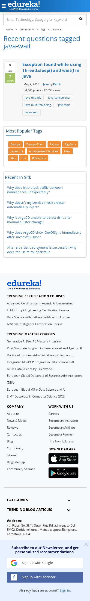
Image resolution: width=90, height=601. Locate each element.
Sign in (65, 590)
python (54, 144)
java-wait (64, 105)
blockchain (39, 158)
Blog (10, 441)
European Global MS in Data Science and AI (36, 389)
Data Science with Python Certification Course (38, 317)
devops (15, 144)
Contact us (14, 434)
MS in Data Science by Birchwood (29, 369)
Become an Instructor (63, 420)
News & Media (17, 420)
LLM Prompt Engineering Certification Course (38, 310)
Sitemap (12, 455)
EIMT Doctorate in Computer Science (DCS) (36, 396)
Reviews (12, 427)
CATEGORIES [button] (17, 500)
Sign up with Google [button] (37, 562)
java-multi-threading (38, 105)
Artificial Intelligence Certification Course (34, 324)
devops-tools (35, 144)
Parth (57, 84)
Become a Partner (60, 434)
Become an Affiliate (61, 427)
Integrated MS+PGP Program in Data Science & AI (40, 362)
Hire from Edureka (61, 441)
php (13, 158)
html (67, 151)
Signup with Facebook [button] (38, 577)
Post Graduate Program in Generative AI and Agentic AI (44, 348)
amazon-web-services (43, 151)
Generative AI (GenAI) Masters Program (34, 341)
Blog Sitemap (16, 462)
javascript (17, 151)
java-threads (33, 98)
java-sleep (31, 112)
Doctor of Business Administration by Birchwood (40, 355)
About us (13, 414)
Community (15, 448)
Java (46, 84)
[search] (80, 18)
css (23, 158)
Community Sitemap (21, 469)
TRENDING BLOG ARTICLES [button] (29, 510)
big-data (70, 144)
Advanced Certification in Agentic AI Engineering (39, 303)
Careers (53, 414)
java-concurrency (59, 98)
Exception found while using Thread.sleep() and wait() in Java (51, 70)
